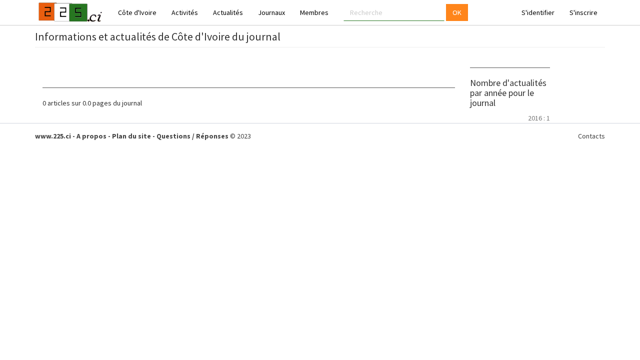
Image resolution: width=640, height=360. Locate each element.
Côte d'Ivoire (137, 12)
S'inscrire (584, 12)
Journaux (271, 12)
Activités (185, 12)
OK (457, 12)
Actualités (228, 12)
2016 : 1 (539, 118)
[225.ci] (69, 12)
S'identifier (538, 12)
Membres (314, 12)
